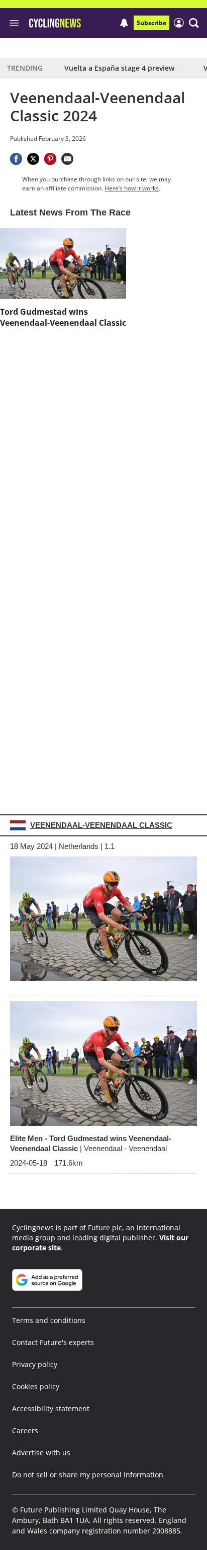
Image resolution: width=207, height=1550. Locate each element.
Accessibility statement (50, 1408)
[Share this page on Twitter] (33, 159)
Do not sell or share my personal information (87, 1474)
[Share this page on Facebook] (16, 159)
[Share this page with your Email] (67, 159)
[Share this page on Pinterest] (50, 159)
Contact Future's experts (53, 1342)
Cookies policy (35, 1386)
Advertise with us (41, 1452)
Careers (25, 1430)
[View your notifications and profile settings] (124, 23)
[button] (194, 23)
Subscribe (151, 23)
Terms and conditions (48, 1320)
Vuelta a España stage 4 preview (119, 68)
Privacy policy (34, 1364)
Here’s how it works (132, 188)
